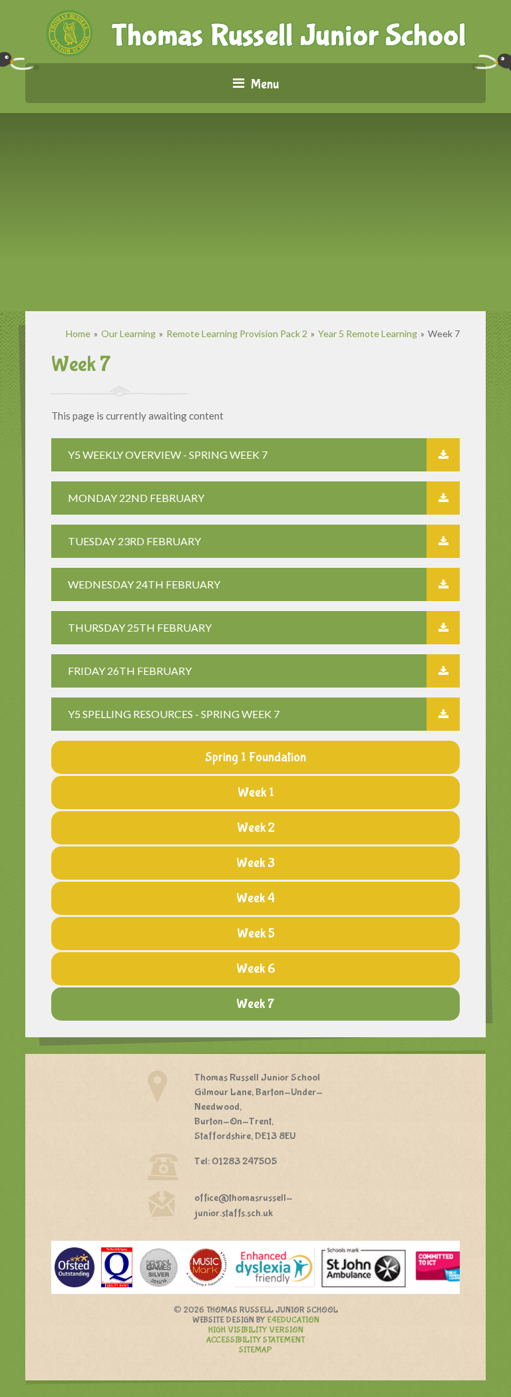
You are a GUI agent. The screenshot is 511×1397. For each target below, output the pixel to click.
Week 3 (255, 862)
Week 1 (256, 792)
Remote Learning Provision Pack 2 (236, 333)
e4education (293, 1320)
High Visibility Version (255, 1330)
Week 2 (256, 827)
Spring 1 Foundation (255, 757)
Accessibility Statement (255, 1340)
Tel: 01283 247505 (235, 1161)
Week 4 (255, 898)
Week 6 (255, 968)
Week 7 (444, 333)
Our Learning (128, 333)
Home (78, 333)
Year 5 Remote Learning (367, 333)
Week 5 (256, 933)
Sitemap (255, 1350)
